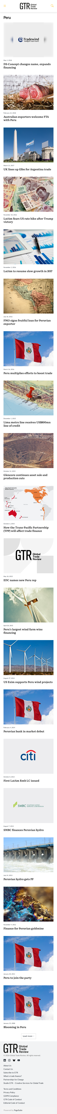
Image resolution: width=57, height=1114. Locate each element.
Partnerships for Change (14, 1080)
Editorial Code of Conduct (14, 1103)
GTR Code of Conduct (13, 1100)
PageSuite (18, 1110)
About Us (7, 1066)
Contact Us (8, 1069)
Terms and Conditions (12, 1089)
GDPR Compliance (11, 1096)
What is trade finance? (13, 1076)
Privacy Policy (9, 1093)
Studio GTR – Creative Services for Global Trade (23, 1083)
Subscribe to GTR (11, 1073)
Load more (28, 1036)
